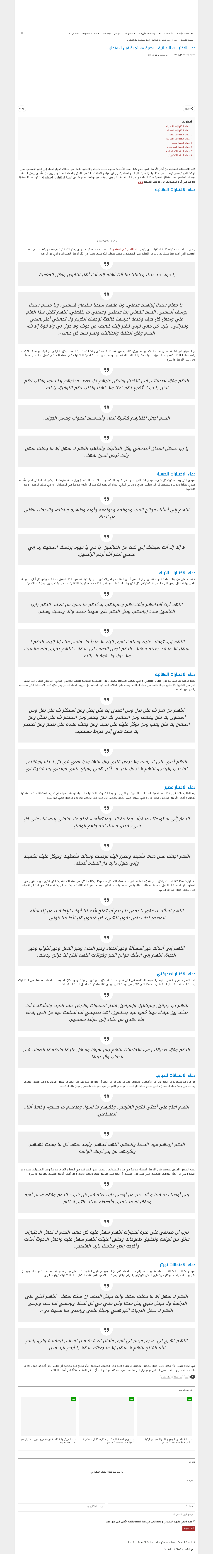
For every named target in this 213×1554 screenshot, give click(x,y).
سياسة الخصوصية (89, 33)
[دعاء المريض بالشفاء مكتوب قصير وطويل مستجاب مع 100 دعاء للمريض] (48, 1416)
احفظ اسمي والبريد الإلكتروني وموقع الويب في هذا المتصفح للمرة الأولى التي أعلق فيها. (149, 1522)
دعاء (168, 33)
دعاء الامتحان (165, 1376)
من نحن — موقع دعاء (111, 33)
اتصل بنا (72, 33)
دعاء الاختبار (178, 1376)
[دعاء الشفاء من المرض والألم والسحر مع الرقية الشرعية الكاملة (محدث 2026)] (164, 1416)
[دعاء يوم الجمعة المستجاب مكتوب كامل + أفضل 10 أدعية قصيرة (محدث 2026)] (106, 1416)
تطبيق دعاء (128, 33)
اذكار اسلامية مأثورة (149, 33)
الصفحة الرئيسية (183, 33)
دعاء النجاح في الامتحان (125, 249)
